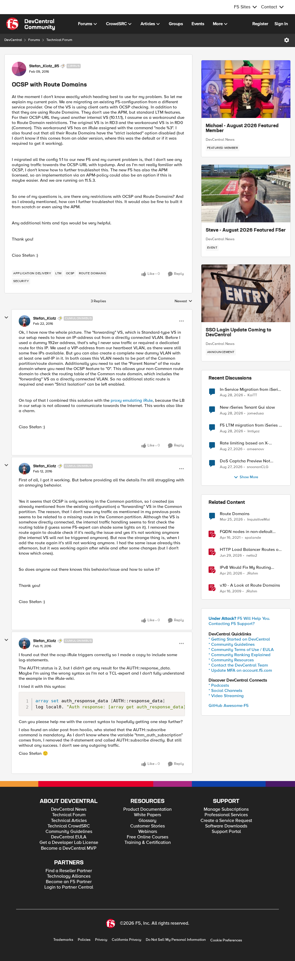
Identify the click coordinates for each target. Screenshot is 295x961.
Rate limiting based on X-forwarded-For (244, 443)
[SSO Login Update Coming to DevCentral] (245, 293)
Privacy (101, 940)
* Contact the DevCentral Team (238, 665)
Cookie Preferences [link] (226, 940)
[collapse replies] (6, 317)
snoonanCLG (257, 467)
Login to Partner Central (68, 887)
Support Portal (226, 831)
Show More (249, 477)
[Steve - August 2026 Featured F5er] (245, 193)
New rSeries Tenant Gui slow (247, 407)
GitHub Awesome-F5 (229, 705)
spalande (253, 538)
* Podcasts (219, 685)
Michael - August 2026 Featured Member (242, 129)
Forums (34, 40)
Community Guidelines (69, 831)
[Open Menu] (287, 40)
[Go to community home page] (30, 24)
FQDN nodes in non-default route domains (246, 531)
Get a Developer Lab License (68, 842)
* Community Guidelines (232, 644)
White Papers (147, 815)
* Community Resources (231, 659)
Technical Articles (69, 820)
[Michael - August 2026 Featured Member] (245, 89)
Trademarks (63, 940)
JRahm (252, 573)
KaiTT (252, 395)
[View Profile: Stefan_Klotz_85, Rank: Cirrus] (19, 69)
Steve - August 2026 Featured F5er (246, 230)
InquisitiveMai (258, 519)
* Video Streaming (226, 695)
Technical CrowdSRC (69, 826)
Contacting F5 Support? (232, 623)
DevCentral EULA (68, 837)
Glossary (147, 820)
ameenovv (255, 449)
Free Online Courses (147, 837)
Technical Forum (59, 40)
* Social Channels (225, 690)
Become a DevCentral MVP (69, 848)
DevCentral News (220, 139)
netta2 (251, 555)
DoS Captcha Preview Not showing (245, 461)
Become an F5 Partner (69, 882)
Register (260, 23)
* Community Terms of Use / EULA (241, 649)
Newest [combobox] (183, 301)
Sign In (281, 23)
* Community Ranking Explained (240, 654)
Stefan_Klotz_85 (44, 66)
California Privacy (126, 940)
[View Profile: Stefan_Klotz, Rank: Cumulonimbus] (24, 321)
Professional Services (226, 815)
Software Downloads (226, 826)
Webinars (147, 831)
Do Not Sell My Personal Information (176, 940)
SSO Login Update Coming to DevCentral (238, 333)
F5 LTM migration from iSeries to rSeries (251, 425)
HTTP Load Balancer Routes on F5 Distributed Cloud (250, 549)
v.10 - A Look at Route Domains (250, 585)
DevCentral (13, 40)
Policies (84, 940)
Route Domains (234, 513)
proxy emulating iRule (132, 400)
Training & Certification (147, 842)
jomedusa (255, 413)
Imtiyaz (253, 431)
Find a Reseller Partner (69, 871)
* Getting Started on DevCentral (239, 639)
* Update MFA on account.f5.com (240, 670)
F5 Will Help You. (239, 618)
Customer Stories (147, 826)
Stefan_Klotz (44, 318)
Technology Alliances (68, 876)
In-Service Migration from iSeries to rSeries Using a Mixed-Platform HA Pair (251, 389)
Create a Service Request (226, 820)
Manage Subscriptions (226, 809)
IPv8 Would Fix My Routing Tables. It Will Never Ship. (245, 567)
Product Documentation (147, 809)
